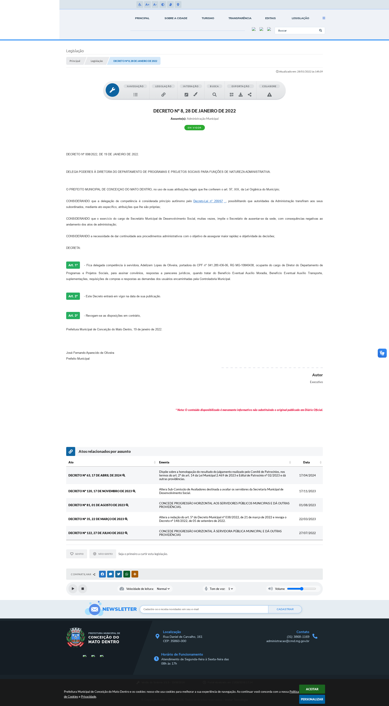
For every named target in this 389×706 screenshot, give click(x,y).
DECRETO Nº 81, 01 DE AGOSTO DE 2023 (97, 505)
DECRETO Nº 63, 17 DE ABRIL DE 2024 (95, 475)
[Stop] (82, 588)
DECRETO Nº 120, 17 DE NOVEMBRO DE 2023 (100, 491)
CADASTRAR (285, 609)
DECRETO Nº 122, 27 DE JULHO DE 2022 (96, 533)
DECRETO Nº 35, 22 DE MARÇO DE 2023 (96, 519)
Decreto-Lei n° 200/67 (208, 201)
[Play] (72, 588)
